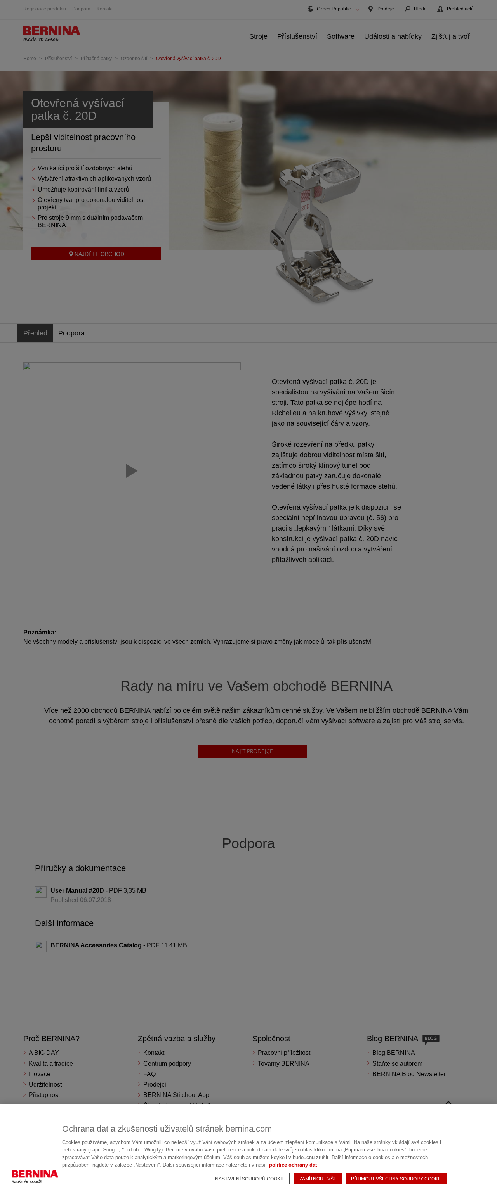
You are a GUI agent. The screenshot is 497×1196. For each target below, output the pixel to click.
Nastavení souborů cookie (250, 1179)
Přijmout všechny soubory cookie (396, 1179)
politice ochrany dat (293, 1165)
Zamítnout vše (318, 1179)
